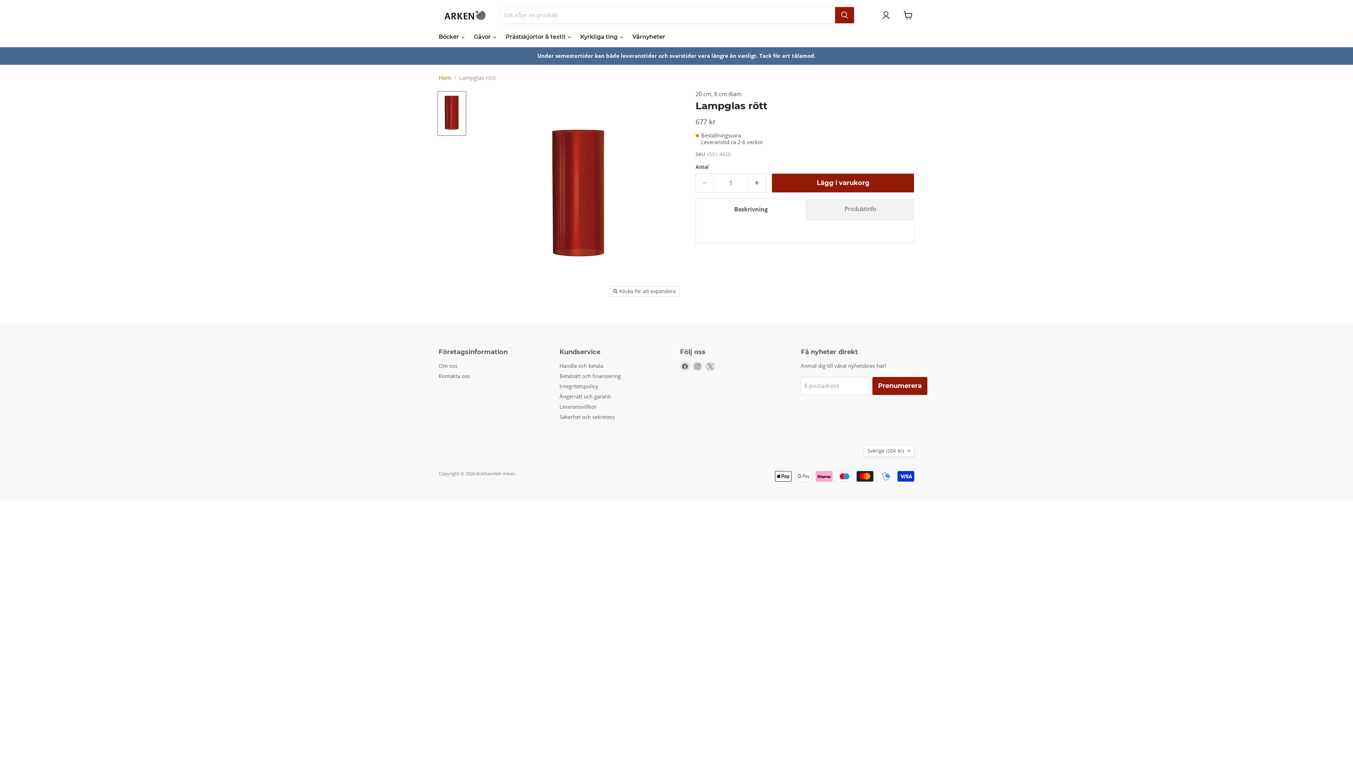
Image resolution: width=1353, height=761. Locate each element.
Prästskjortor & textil (536, 36)
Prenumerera (900, 386)
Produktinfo (860, 209)
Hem (445, 78)
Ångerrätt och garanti (585, 396)
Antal (702, 167)
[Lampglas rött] (452, 113)
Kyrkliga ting (599, 36)
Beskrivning (751, 209)
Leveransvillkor (578, 406)
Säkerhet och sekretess (587, 416)
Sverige (885, 450)
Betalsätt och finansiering (590, 375)
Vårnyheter (648, 36)
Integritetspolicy (579, 386)
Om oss (448, 365)
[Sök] (844, 15)
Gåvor (483, 36)
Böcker (450, 36)
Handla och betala (581, 365)
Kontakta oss (454, 375)
